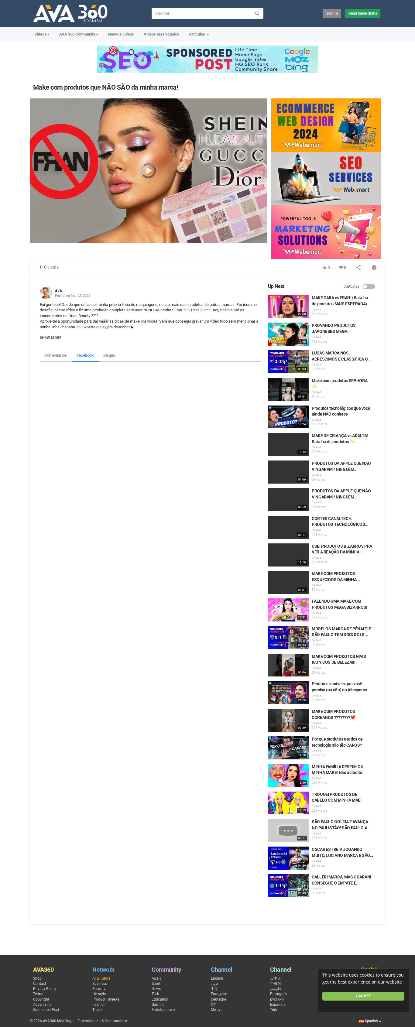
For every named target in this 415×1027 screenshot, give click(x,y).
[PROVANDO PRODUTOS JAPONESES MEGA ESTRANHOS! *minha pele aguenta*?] (288, 334)
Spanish (371, 1021)
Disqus (109, 355)
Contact (39, 983)
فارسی (275, 989)
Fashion (99, 1004)
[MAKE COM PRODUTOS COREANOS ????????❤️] (288, 720)
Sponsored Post (46, 1010)
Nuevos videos (121, 34)
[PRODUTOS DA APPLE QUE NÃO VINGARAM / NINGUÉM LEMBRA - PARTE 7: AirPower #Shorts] (288, 499)
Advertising (42, 1004)
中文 (214, 989)
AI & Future (101, 978)
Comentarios (55, 355)
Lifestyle (99, 994)
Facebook (85, 355)
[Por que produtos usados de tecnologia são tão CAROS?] (288, 747)
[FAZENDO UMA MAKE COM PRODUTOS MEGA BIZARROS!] (288, 609)
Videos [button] (40, 34)
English (217, 978)
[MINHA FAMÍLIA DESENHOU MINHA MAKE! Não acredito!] (288, 775)
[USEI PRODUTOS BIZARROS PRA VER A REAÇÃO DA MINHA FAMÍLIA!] (288, 555)
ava (58, 290)
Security (98, 989)
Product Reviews (105, 999)
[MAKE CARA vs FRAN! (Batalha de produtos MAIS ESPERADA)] (288, 306)
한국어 (275, 983)
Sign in (332, 13)
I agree (363, 995)
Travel (97, 1010)
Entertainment (163, 1010)
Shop (37, 978)
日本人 (275, 978)
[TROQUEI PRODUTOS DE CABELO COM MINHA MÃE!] (288, 803)
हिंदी (213, 1004)
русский (277, 999)
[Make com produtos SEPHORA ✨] (288, 389)
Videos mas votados (161, 34)
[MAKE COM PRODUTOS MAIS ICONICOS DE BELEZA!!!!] (288, 665)
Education (160, 999)
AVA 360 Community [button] (77, 34)
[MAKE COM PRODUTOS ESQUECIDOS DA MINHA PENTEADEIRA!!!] (288, 582)
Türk (273, 1010)
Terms (38, 994)
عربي (215, 983)
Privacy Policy (44, 989)
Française (219, 994)
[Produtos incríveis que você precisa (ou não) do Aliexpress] (288, 692)
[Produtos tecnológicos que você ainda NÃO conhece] (288, 417)
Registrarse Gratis (362, 13)
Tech (155, 994)
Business (99, 983)
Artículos (197, 34)
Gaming (158, 1004)
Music (156, 978)
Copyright (41, 999)
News (156, 989)
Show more (50, 338)
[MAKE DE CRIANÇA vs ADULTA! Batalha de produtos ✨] (288, 444)
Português (278, 994)
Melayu (217, 1010)
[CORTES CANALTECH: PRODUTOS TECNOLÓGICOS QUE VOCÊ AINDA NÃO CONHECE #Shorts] (288, 527)
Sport (156, 983)
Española (278, 1004)
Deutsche (218, 999)
